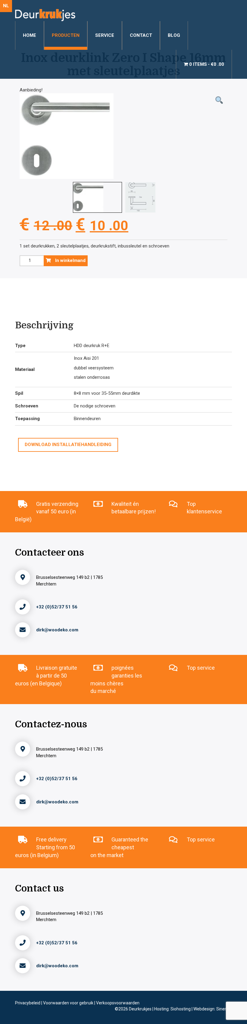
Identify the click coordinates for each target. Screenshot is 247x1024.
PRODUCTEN (66, 35)
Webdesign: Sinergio (212, 1008)
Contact (141, 35)
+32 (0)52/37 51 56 (56, 607)
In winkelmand (70, 260)
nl (6, 5)
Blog (174, 35)
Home (29, 35)
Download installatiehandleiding (68, 444)
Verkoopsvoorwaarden (117, 1002)
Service (104, 35)
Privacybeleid (28, 1002)
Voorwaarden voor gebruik (68, 1002)
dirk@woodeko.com (57, 630)
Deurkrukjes (140, 1008)
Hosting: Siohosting (173, 1008)
